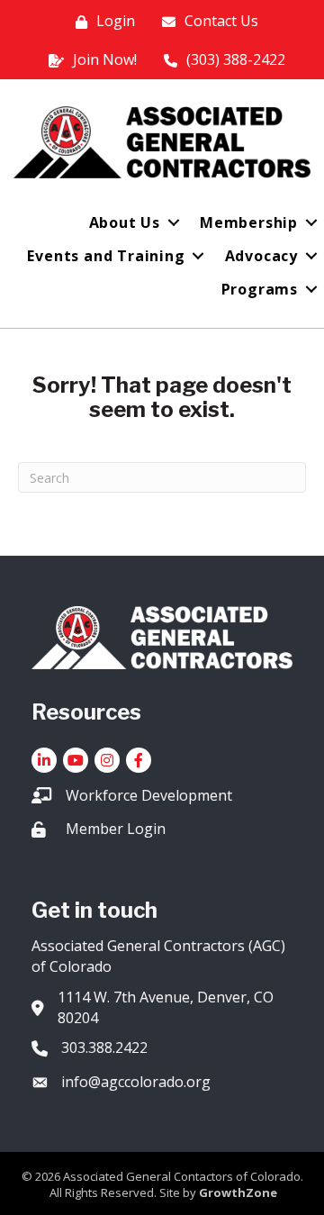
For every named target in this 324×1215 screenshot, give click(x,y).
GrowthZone (238, 1192)
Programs (259, 289)
